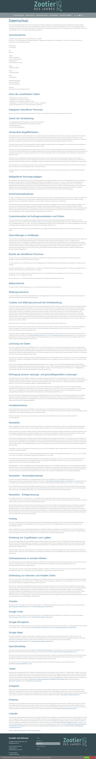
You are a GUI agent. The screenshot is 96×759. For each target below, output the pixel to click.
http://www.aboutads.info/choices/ (37, 335)
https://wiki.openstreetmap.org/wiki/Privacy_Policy (65, 651)
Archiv (38, 738)
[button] (86, 750)
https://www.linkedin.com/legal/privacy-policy (49, 725)
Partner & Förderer (65, 15)
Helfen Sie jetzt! (30, 15)
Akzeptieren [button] (87, 757)
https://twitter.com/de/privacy (15, 680)
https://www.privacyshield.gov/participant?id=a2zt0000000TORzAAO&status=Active (48, 679)
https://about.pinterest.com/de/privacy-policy (67, 708)
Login (38, 749)
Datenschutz (40, 743)
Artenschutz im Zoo (42, 15)
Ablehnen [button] (92, 757)
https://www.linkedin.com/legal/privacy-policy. (67, 722)
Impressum (39, 740)
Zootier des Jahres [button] (18, 15)
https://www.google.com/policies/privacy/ (18, 606)
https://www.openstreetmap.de (45, 650)
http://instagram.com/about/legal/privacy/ (70, 694)
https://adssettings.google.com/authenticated (42, 606)
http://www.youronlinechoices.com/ (62, 335)
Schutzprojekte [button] (53, 15)
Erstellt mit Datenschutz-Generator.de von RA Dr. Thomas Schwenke (24, 730)
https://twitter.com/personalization (34, 680)
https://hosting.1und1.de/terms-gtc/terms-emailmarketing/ (59, 481)
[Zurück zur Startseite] (48, 6)
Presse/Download (41, 746)
